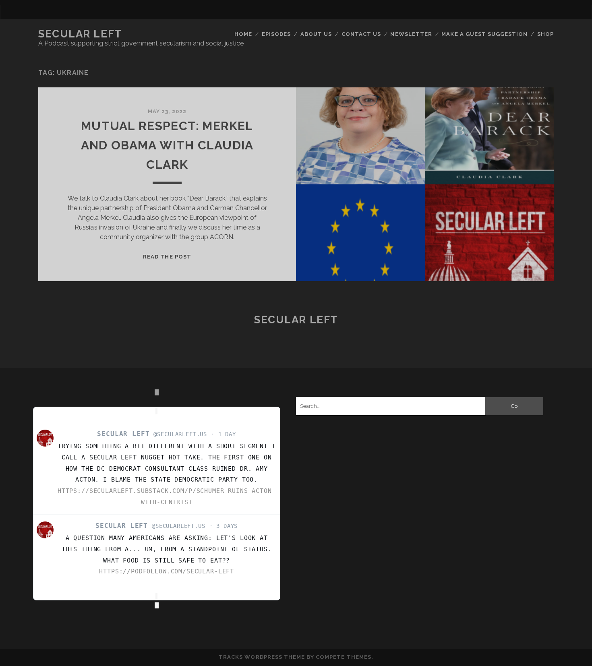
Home (243, 34)
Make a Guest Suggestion (484, 34)
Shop (545, 34)
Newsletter (411, 34)
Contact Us (361, 34)
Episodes (276, 34)
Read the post (167, 257)
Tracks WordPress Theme (262, 657)
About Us (316, 34)
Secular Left (80, 34)
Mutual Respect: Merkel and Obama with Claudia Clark (167, 145)
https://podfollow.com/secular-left (166, 571)
